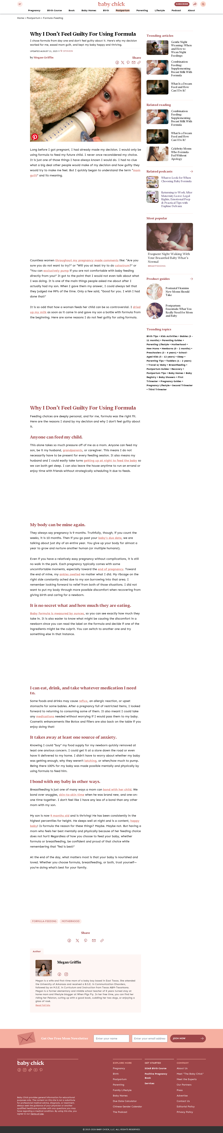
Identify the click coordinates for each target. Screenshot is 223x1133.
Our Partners (184, 1084)
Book (72, 10)
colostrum (122, 265)
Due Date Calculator (125, 1101)
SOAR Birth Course (155, 1068)
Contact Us (183, 1101)
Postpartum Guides (158, 369)
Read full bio (42, 1005)
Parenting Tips (155, 360)
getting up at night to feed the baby (110, 460)
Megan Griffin (43, 57)
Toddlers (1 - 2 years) (178, 360)
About (191, 10)
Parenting (142, 10)
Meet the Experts (187, 1079)
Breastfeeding (157, 266)
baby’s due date (110, 538)
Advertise (182, 1095)
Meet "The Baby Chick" (190, 1073)
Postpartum (123, 10)
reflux (83, 701)
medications (45, 716)
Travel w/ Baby (157, 365)
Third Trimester (157, 389)
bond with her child (117, 789)
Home (20, 18)
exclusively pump (56, 270)
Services (149, 1083)
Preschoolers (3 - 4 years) (162, 352)
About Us (182, 1068)
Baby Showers (167, 377)
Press (180, 1090)
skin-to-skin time (71, 794)
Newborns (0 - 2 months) (176, 348)
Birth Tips (153, 336)
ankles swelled (69, 574)
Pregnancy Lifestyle (158, 385)
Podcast (176, 10)
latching (90, 760)
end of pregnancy (110, 569)
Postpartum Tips (157, 373)
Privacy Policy (185, 1112)
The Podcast (120, 1112)
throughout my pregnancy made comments (86, 260)
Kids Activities (169, 336)
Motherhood (179, 344)
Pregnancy (34, 10)
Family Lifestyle (122, 1090)
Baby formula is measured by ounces (57, 613)
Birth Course (54, 10)
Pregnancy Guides (171, 381)
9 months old (59, 815)
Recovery (177, 369)
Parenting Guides (172, 340)
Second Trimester (182, 385)
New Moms (153, 348)
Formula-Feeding (53, 18)
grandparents (72, 450)
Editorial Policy (186, 1106)
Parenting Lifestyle (158, 344)
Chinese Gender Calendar (127, 1106)
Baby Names (88, 10)
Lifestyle (160, 10)
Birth (106, 10)
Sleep (180, 356)
